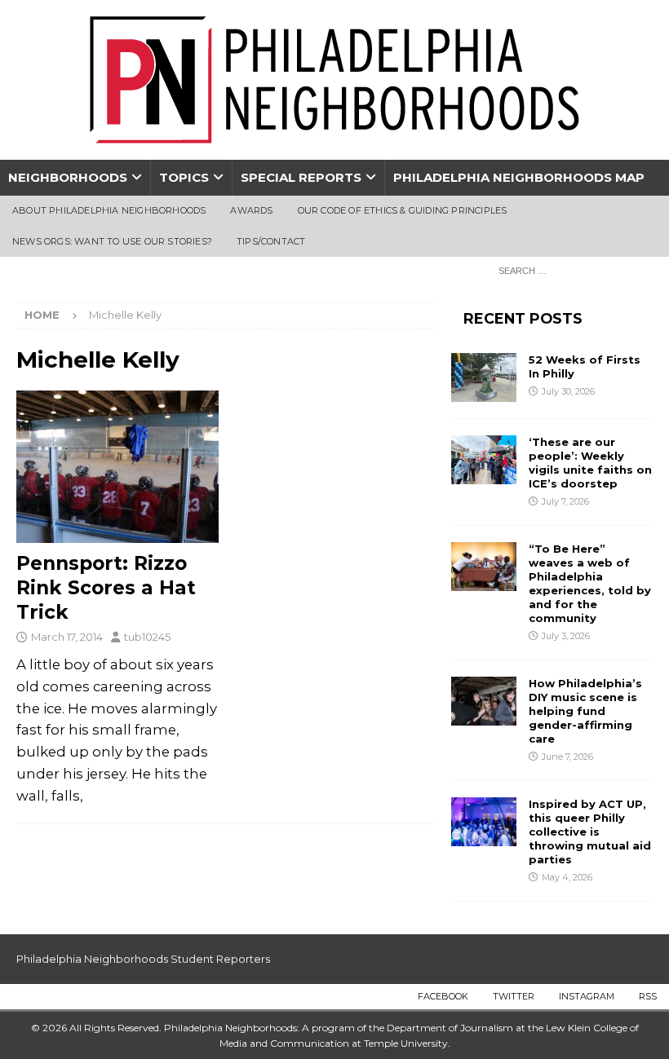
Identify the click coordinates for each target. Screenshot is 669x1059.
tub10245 (147, 636)
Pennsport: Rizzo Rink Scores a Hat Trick (106, 588)
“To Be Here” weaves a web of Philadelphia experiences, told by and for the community (590, 583)
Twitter (513, 996)
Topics (184, 177)
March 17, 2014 (67, 636)
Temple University (406, 1043)
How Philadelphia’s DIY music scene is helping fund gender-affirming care (585, 711)
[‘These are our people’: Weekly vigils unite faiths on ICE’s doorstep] (483, 459)
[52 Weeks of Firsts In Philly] (483, 377)
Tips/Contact (271, 241)
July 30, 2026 (568, 391)
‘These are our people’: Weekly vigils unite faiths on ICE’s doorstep (590, 462)
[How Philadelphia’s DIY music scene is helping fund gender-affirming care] (483, 701)
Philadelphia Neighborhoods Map (519, 177)
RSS (648, 996)
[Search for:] (571, 270)
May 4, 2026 (567, 877)
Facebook (443, 996)
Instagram (586, 996)
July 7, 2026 (565, 501)
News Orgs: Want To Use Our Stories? (112, 241)
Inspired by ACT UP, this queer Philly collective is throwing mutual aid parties (590, 831)
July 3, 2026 (566, 636)
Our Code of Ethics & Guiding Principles (402, 210)
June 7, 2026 (567, 756)
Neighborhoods (67, 177)
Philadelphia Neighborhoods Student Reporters (143, 958)
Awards (251, 210)
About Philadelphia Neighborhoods (109, 210)
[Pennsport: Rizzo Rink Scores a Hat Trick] (117, 466)
